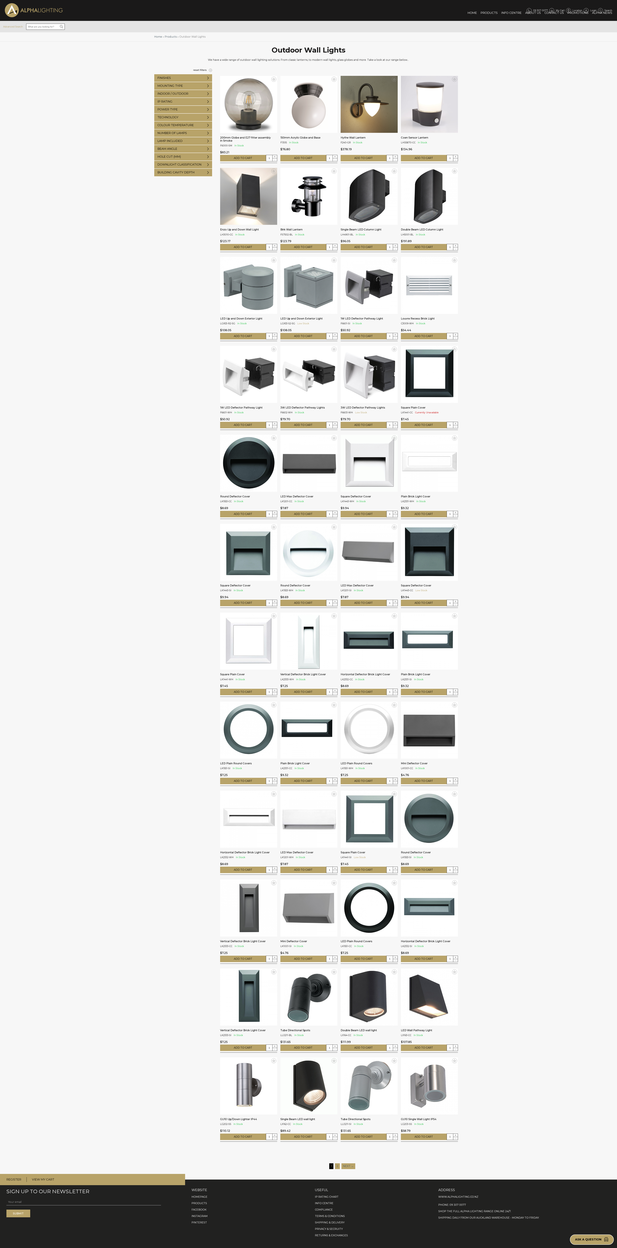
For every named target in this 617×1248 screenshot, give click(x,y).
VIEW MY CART (43, 1179)
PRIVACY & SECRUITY (329, 1228)
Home (472, 12)
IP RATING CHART (327, 1196)
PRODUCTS (199, 1203)
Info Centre (511, 12)
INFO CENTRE (324, 1203)
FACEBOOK (199, 1209)
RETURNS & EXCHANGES (331, 1235)
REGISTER (13, 1179)
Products (489, 12)
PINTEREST (199, 1222)
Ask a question (588, 1239)
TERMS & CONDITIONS (330, 1216)
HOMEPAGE (199, 1196)
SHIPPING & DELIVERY (329, 1222)
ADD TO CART (243, 158)
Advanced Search (13, 26)
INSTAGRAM (200, 1216)
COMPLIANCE (324, 1209)
